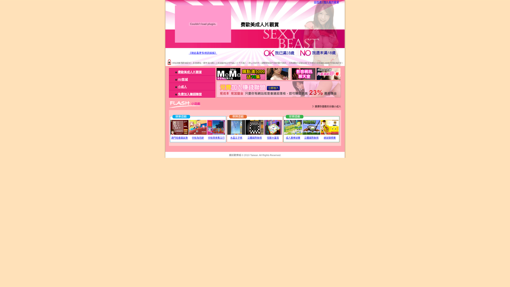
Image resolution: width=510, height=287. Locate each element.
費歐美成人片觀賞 (190, 72)
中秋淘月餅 (198, 138)
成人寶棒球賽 (293, 138)
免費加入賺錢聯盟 (190, 94)
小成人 (182, 86)
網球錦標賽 (330, 138)
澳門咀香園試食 (179, 138)
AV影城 (183, 79)
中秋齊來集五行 (216, 138)
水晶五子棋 (236, 138)
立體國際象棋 (254, 138)
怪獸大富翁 (273, 138)
